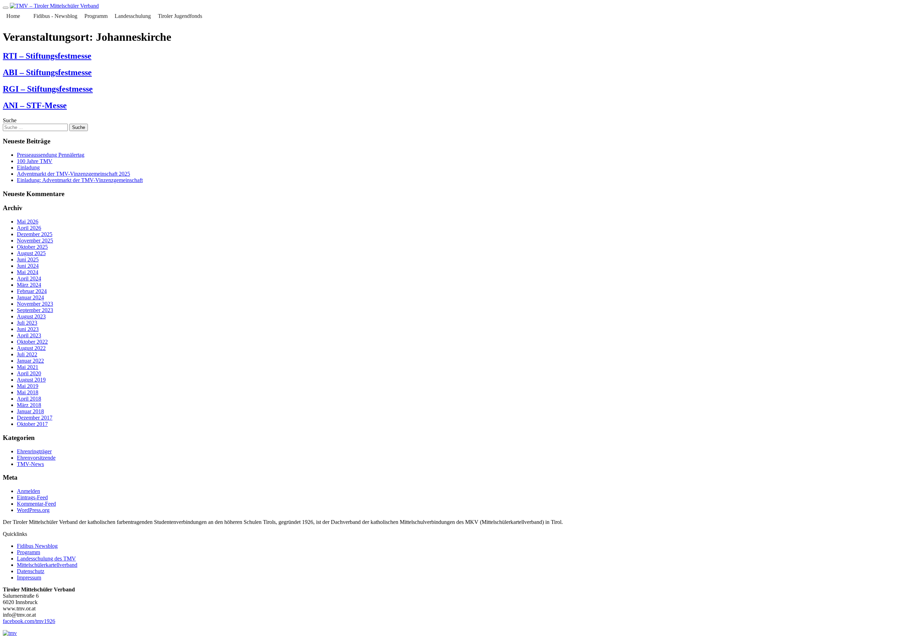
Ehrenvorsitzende (36, 458)
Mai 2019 (27, 386)
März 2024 (29, 285)
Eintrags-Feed (32, 497)
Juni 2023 (28, 329)
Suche (10, 120)
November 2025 (35, 241)
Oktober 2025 (32, 247)
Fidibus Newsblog (37, 546)
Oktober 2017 (32, 424)
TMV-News (30, 464)
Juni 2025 (28, 259)
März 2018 (29, 405)
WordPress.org (33, 510)
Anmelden (28, 491)
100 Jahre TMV (34, 161)
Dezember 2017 (34, 418)
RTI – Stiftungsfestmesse (47, 55)
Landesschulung (133, 16)
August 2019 (31, 380)
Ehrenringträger (34, 451)
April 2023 (29, 335)
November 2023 (35, 304)
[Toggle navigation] (5, 8)
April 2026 (29, 228)
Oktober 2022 (32, 342)
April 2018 (29, 399)
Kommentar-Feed (36, 504)
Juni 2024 (28, 266)
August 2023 (31, 316)
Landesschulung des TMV (46, 559)
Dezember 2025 (34, 234)
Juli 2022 (27, 354)
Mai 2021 (27, 367)
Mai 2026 (27, 222)
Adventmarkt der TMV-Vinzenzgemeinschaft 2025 (73, 174)
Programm (96, 16)
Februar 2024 (32, 291)
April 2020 (29, 373)
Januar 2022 (30, 361)
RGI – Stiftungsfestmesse (48, 88)
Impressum (29, 578)
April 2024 (29, 278)
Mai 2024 (27, 272)
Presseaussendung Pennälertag (50, 155)
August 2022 (31, 348)
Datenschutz (30, 571)
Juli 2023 (27, 323)
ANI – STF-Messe (35, 105)
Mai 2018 (27, 392)
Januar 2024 (30, 297)
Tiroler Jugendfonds (180, 16)
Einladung (28, 167)
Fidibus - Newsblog (55, 16)
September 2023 (35, 310)
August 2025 (31, 253)
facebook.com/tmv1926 (29, 621)
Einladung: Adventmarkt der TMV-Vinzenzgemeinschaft (80, 180)
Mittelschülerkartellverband (47, 565)
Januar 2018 (30, 411)
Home (13, 16)
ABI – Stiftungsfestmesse (47, 72)
